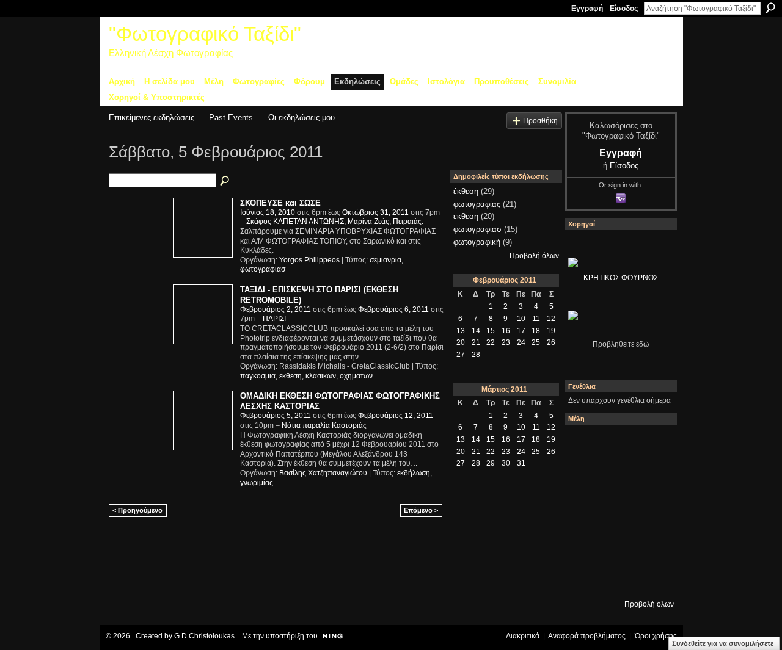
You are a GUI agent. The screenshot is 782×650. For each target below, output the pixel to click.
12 (551, 318)
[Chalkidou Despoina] (584, 478)
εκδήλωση (413, 473)
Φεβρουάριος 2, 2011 (275, 309)
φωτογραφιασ (262, 269)
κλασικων (320, 376)
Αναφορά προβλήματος (587, 636)
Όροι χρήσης (656, 636)
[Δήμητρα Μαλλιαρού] (650, 445)
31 (521, 463)
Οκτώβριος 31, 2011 (375, 212)
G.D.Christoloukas (204, 636)
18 (536, 331)
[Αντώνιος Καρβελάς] (617, 576)
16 (506, 331)
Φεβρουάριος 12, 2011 (395, 415)
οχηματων (356, 376)
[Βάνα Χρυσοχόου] (617, 478)
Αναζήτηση (770, 7)
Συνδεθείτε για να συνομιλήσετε (722, 643)
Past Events (231, 117)
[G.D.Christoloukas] (650, 576)
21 (476, 342)
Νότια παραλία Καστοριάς (324, 425)
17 (521, 331)
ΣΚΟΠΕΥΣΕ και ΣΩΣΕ (280, 203)
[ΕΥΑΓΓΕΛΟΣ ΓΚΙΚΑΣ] (617, 543)
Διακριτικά (522, 636)
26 (551, 342)
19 (551, 331)
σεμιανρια (385, 260)
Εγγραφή (587, 8)
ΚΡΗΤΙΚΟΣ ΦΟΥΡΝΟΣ (620, 277)
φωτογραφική (476, 242)
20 (460, 342)
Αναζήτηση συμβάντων (225, 181)
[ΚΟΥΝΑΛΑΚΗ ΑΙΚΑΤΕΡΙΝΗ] (584, 445)
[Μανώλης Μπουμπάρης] (584, 543)
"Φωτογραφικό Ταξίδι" (205, 34)
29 (490, 463)
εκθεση (290, 376)
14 (476, 331)
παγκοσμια (258, 376)
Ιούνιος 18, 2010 (267, 212)
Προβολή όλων (534, 255)
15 (490, 331)
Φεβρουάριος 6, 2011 (393, 309)
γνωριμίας (256, 482)
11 (536, 318)
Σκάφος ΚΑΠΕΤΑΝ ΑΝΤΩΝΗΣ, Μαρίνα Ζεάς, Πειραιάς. (334, 221)
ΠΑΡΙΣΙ (274, 318)
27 (460, 354)
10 (521, 318)
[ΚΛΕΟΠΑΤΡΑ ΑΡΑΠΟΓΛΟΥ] (617, 510)
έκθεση (465, 191)
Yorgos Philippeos (309, 260)
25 (536, 342)
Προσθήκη (540, 121)
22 (490, 342)
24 (521, 342)
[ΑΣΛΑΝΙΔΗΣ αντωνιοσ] (584, 510)
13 (460, 331)
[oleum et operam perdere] (617, 445)
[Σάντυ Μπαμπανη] (650, 543)
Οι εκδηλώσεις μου (301, 117)
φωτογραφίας (476, 204)
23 (506, 342)
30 (506, 463)
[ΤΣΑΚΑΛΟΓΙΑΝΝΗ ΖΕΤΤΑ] (584, 576)
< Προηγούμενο (137, 510)
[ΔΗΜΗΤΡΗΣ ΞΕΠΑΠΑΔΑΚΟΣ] (650, 478)
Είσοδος (624, 8)
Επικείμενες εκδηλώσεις (151, 117)
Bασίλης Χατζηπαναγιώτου (323, 473)
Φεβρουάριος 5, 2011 (275, 415)
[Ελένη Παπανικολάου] (650, 510)
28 (476, 354)
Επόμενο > (421, 510)
